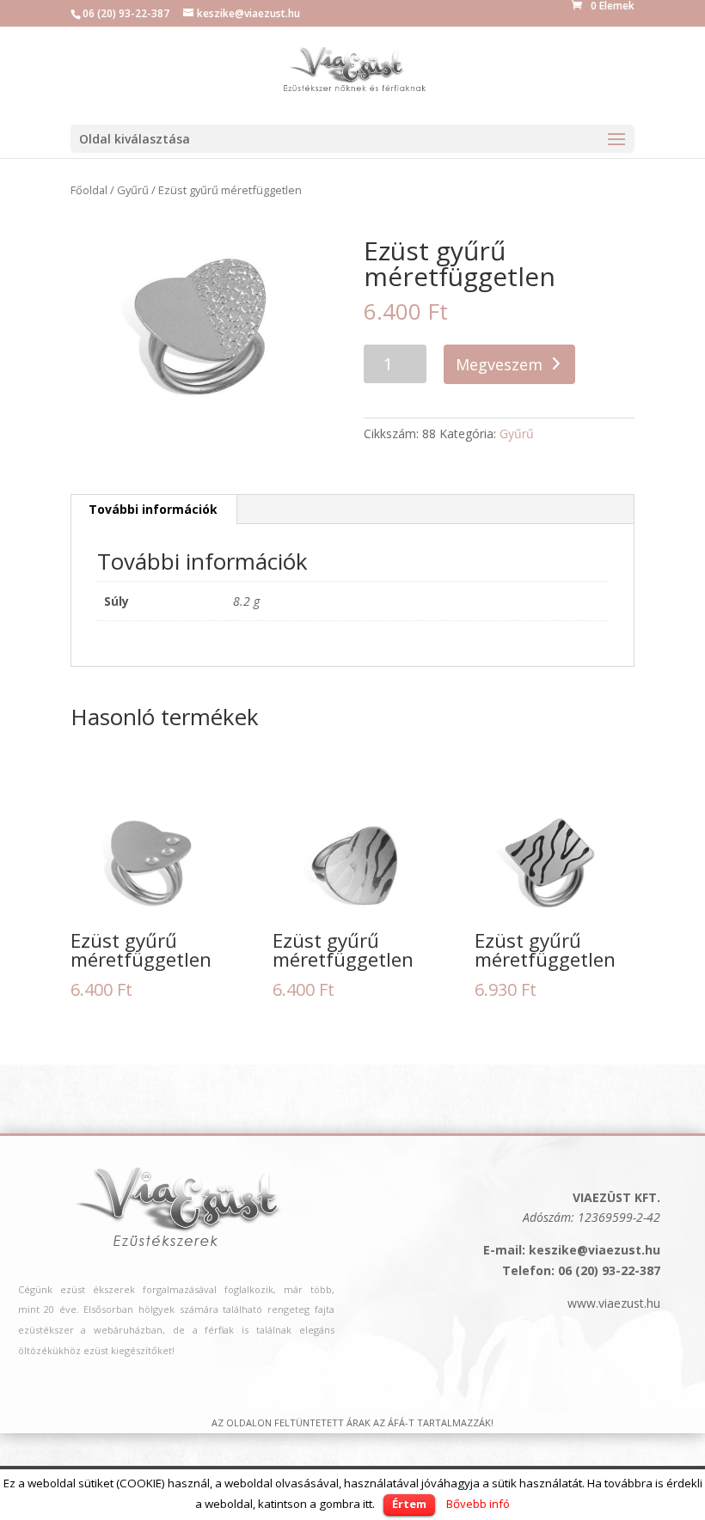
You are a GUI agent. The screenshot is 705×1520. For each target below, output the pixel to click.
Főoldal (88, 190)
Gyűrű (133, 190)
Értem (409, 1503)
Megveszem (499, 364)
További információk (153, 509)
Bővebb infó (478, 1503)
